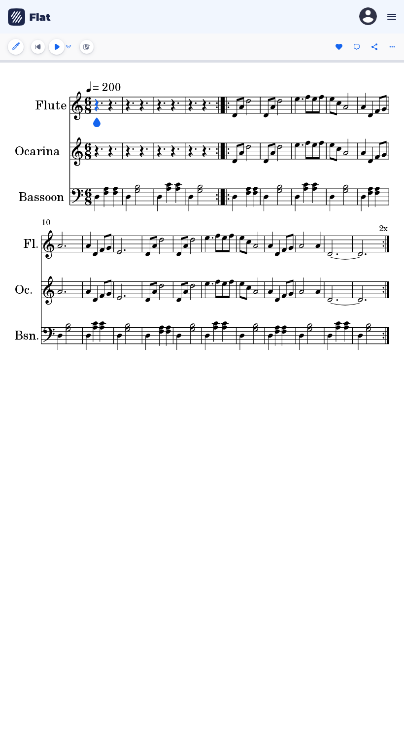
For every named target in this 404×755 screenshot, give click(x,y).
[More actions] (392, 47)
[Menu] (390, 16)
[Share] (374, 47)
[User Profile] (368, 17)
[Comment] (357, 47)
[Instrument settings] (16, 47)
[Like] (339, 47)
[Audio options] (68, 47)
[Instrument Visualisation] (87, 47)
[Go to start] (38, 47)
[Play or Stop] (57, 47)
